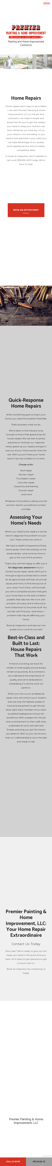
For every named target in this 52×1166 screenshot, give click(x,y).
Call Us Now (13, 1161)
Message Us (39, 1161)
